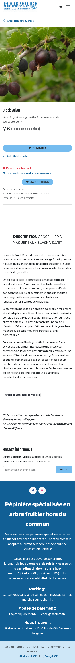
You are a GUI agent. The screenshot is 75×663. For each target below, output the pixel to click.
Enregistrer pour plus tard (39, 182)
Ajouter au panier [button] (39, 148)
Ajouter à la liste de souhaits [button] (18, 156)
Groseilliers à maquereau (20, 20)
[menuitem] (27, 656)
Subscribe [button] (64, 470)
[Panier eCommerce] (60, 7)
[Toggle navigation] (68, 7)
